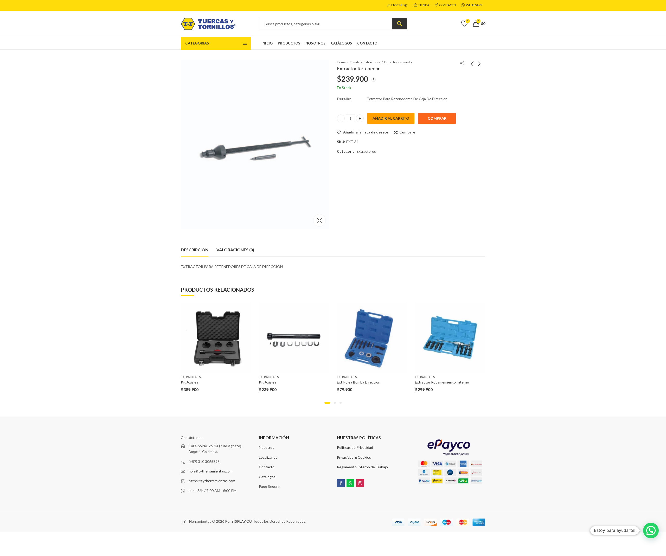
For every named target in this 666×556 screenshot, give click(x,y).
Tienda (355, 62)
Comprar (437, 118)
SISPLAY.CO (242, 521)
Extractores (372, 62)
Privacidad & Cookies (354, 457)
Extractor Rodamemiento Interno (442, 382)
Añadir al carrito (391, 118)
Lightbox (319, 220)
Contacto (266, 467)
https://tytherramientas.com (212, 480)
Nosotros (266, 447)
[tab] (194, 250)
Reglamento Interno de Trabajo (362, 467)
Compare (407, 132)
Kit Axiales (189, 382)
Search (399, 23)
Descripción (194, 249)
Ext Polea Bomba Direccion (358, 382)
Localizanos (268, 457)
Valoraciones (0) (235, 249)
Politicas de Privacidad (355, 447)
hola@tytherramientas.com (211, 471)
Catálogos (267, 477)
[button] (327, 402)
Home (341, 62)
